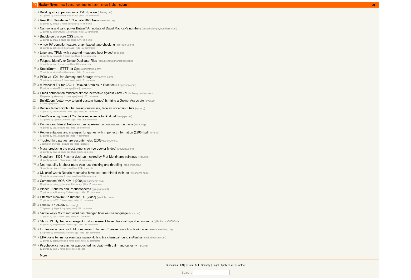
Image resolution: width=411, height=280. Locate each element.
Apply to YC (227, 265)
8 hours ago (68, 80)
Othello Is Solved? (52, 205)
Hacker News (48, 4)
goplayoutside (59, 241)
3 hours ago (46, 103)
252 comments (85, 208)
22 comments (91, 111)
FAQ (182, 265)
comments (83, 4)
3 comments (85, 24)
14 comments (86, 200)
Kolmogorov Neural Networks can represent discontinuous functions (86, 124)
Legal (216, 265)
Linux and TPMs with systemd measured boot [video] (76, 52)
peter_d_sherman (61, 184)
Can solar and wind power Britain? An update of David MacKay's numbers (90, 28)
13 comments (91, 224)
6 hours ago (64, 40)
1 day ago (65, 208)
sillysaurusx (60, 233)
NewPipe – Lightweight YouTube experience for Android (78, 116)
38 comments (93, 15)
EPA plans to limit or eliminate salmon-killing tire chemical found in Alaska (91, 237)
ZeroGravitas (59, 32)
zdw (55, 152)
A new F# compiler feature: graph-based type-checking (77, 44)
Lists (190, 265)
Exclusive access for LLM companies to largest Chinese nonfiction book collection (97, 229)
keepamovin (59, 224)
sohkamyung (59, 192)
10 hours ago (62, 128)
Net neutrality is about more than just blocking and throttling (81, 164)
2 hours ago (72, 15)
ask (95, 4)
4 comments (83, 136)
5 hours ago (68, 48)
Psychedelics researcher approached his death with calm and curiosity (88, 245)
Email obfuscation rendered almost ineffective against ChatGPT (84, 93)
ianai (55, 249)
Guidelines (172, 265)
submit (123, 4)
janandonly (58, 176)
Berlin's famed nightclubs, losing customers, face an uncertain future (87, 108)
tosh (55, 64)
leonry (56, 160)
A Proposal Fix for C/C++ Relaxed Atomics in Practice (77, 85)
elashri (56, 168)
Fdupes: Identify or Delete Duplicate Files (68, 60)
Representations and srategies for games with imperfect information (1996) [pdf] (95, 132)
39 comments (85, 40)
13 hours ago (62, 136)
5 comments (96, 184)
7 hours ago (68, 56)
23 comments (86, 160)
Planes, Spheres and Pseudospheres (65, 189)
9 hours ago (76, 184)
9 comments (89, 72)
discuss (85, 144)
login (374, 4)
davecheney (60, 15)
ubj (54, 128)
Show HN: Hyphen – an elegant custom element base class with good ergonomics (96, 221)
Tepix (56, 208)
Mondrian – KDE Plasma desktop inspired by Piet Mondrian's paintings (88, 156)
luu (54, 136)
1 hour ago (71, 32)
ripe (54, 216)
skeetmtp (58, 96)
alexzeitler (58, 72)
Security (205, 265)
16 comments (84, 128)
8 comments (89, 176)
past (71, 4)
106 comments (90, 96)
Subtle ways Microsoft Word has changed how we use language (84, 213)
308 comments (90, 120)
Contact (240, 265)
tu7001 (56, 200)
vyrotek (57, 120)
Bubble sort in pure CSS (56, 36)
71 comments (89, 56)
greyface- (56, 144)
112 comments (85, 152)
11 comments (91, 32)
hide (82, 15)
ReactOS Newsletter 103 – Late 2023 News (70, 20)
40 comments (93, 241)
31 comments (84, 64)
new (62, 4)
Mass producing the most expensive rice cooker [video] (78, 148)
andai (55, 40)
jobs (114, 4)
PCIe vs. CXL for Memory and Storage (66, 77)
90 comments (83, 216)
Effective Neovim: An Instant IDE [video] (68, 197)
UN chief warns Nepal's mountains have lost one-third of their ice (84, 173)
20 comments (93, 192)
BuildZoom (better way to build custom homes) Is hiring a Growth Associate (92, 100)
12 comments (88, 80)
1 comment (86, 88)
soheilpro (57, 48)
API (197, 265)
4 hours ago (67, 88)
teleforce (57, 80)
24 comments (86, 168)
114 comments (93, 233)
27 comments (88, 48)
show (104, 4)
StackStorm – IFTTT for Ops (60, 69)
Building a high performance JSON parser (68, 12)
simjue (56, 24)
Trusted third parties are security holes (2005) (71, 140)
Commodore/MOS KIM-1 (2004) (61, 181)
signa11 (56, 88)
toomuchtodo (59, 111)
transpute (57, 56)
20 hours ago (68, 120)
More (43, 255)
